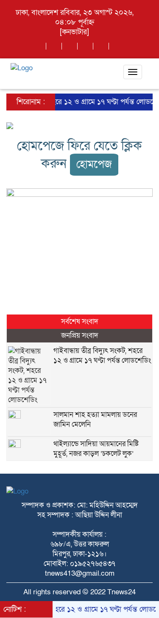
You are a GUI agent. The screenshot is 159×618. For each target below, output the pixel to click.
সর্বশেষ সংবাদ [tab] (79, 321)
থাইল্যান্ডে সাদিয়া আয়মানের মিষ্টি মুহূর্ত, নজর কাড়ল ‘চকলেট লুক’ (96, 448)
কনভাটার (74, 32)
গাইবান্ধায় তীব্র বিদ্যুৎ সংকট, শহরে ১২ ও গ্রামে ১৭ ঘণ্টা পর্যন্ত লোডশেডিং (102, 355)
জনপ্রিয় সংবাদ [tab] (79, 335)
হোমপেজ (94, 164)
